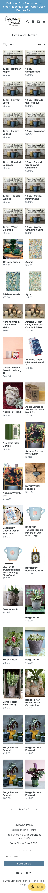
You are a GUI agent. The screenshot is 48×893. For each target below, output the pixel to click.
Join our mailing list (24, 851)
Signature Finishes (20, 880)
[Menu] (44, 21)
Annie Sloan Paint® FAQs (24, 843)
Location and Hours (24, 830)
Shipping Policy (24, 825)
